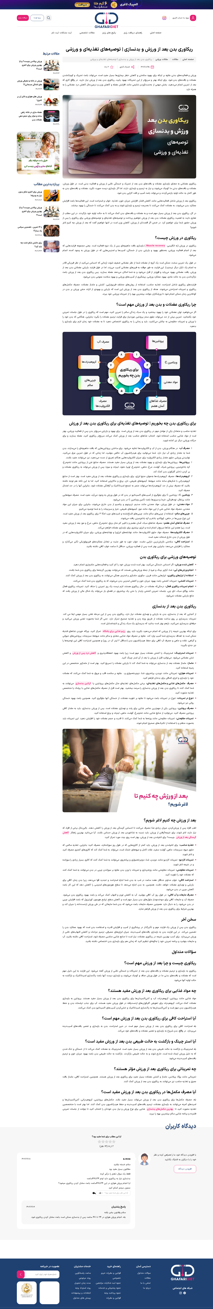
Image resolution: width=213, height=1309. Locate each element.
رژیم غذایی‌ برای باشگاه (114, 631)
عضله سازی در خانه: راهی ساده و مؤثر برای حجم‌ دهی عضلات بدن (30, 116)
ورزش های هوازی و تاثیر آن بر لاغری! (29, 98)
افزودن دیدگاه (185, 1169)
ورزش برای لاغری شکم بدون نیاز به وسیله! (30, 193)
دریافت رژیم (22, 17)
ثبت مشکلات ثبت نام (62, 32)
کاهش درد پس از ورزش (84, 653)
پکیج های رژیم (109, 32)
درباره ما (147, 1288)
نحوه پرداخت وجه (112, 1293)
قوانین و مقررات (113, 1298)
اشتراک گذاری (125, 67)
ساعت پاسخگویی (83, 1273)
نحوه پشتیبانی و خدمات (109, 1288)
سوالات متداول (144, 1273)
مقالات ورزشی (161, 59)
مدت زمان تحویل (82, 1283)
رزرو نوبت (37, 17)
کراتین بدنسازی (83, 683)
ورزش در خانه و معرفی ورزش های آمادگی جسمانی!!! (29, 82)
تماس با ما (145, 1283)
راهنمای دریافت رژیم (133, 32)
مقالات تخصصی (87, 32)
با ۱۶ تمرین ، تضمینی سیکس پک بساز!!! (30, 229)
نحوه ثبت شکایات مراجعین (108, 1283)
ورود (181, 18)
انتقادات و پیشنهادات (81, 1293)
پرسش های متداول (82, 1298)
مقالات (175, 59)
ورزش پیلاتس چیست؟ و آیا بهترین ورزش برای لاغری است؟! (30, 65)
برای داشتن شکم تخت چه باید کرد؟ (31, 244)
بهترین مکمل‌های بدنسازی (160, 1109)
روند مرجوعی (85, 1278)
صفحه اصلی (155, 32)
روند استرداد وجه (83, 1288)
